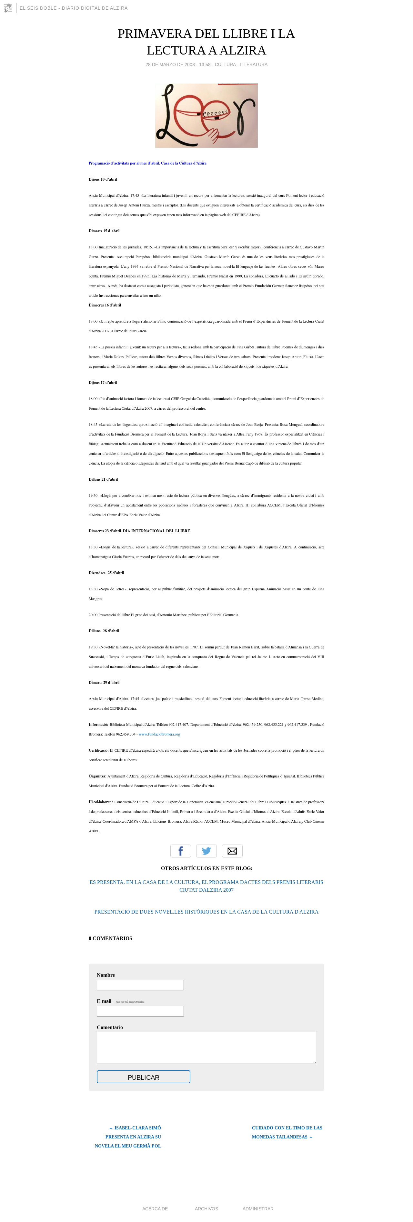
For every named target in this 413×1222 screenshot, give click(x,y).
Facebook (180, 851)
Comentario (110, 1027)
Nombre (106, 975)
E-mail (121, 1001)
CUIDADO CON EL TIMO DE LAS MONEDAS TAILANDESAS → (287, 1132)
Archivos (206, 1208)
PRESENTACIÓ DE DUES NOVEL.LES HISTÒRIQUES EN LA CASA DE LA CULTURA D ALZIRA (207, 912)
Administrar (258, 1208)
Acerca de (155, 1208)
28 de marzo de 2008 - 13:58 (178, 64)
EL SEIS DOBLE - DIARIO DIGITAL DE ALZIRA (74, 8)
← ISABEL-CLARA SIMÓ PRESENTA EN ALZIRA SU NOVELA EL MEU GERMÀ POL (128, 1137)
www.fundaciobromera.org (159, 733)
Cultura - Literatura (241, 64)
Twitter (206, 851)
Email (232, 851)
